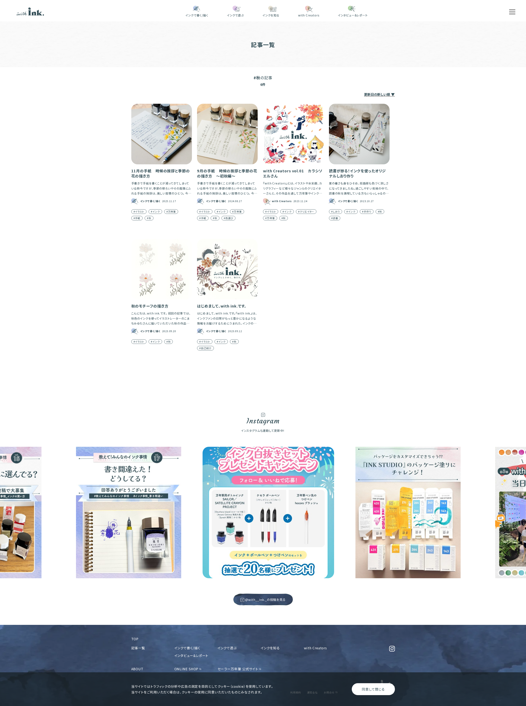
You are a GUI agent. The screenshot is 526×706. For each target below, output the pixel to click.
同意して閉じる (373, 689)
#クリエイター (306, 211)
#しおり (335, 211)
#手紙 (137, 218)
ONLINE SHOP (186, 668)
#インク (155, 211)
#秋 (149, 218)
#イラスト (139, 211)
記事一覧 (138, 648)
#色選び (228, 218)
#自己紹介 (205, 348)
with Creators (315, 648)
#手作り (366, 211)
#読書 (334, 218)
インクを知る (270, 648)
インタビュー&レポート (191, 655)
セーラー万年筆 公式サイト (238, 668)
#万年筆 (171, 211)
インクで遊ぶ (227, 648)
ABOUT (137, 668)
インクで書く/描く (187, 648)
